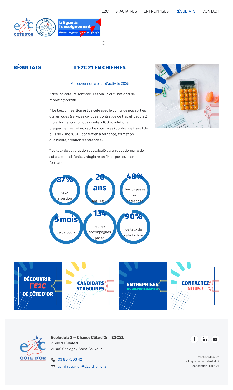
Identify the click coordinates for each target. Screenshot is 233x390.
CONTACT (210, 11)
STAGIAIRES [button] (126, 11)
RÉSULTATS (185, 11)
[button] (103, 43)
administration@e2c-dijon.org (82, 366)
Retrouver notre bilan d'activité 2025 (99, 84)
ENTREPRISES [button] (156, 11)
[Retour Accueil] (57, 27)
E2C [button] (105, 11)
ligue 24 (214, 365)
